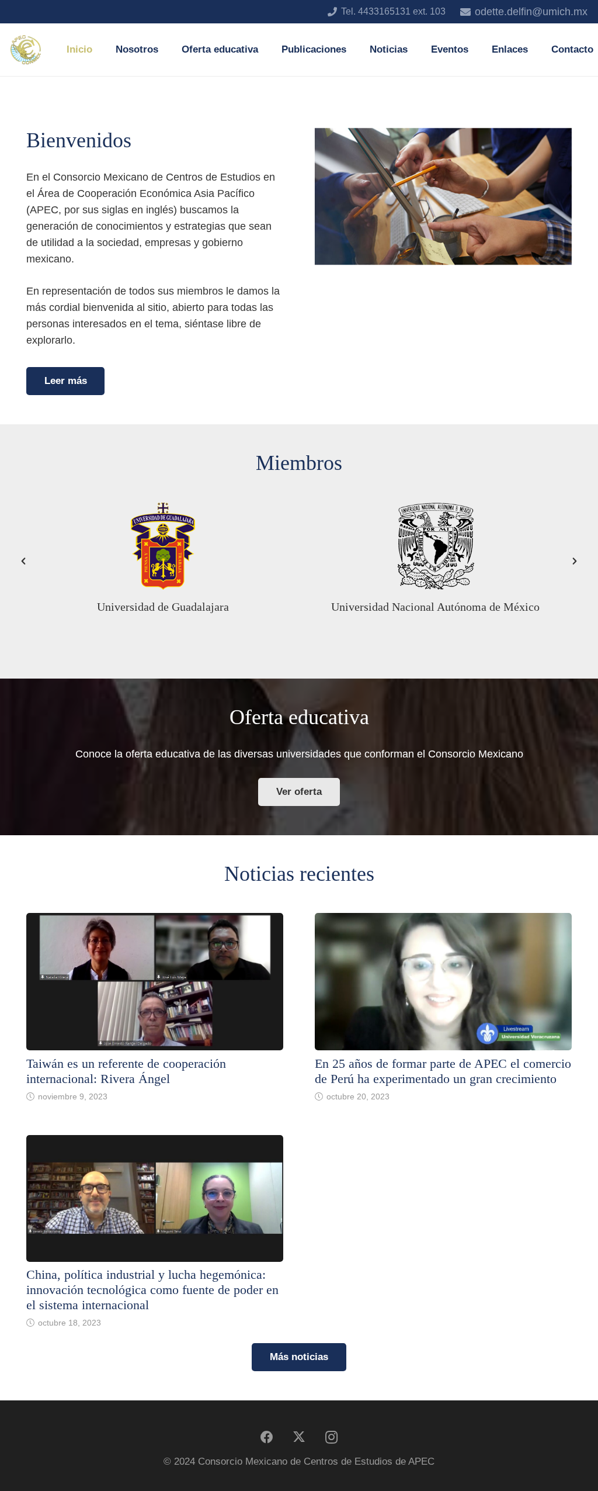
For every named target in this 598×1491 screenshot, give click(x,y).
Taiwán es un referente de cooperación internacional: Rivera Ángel (126, 1071)
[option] (162, 561)
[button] (167, 50)
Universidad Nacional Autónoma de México (435, 606)
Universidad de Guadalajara (163, 606)
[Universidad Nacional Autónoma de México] (435, 546)
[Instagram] (331, 1437)
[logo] (26, 49)
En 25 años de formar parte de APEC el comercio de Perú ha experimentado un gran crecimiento (443, 1071)
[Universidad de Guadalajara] (163, 546)
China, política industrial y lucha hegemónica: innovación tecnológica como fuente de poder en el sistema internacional (152, 1290)
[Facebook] (267, 1437)
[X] (299, 1437)
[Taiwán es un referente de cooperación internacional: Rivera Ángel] (154, 981)
